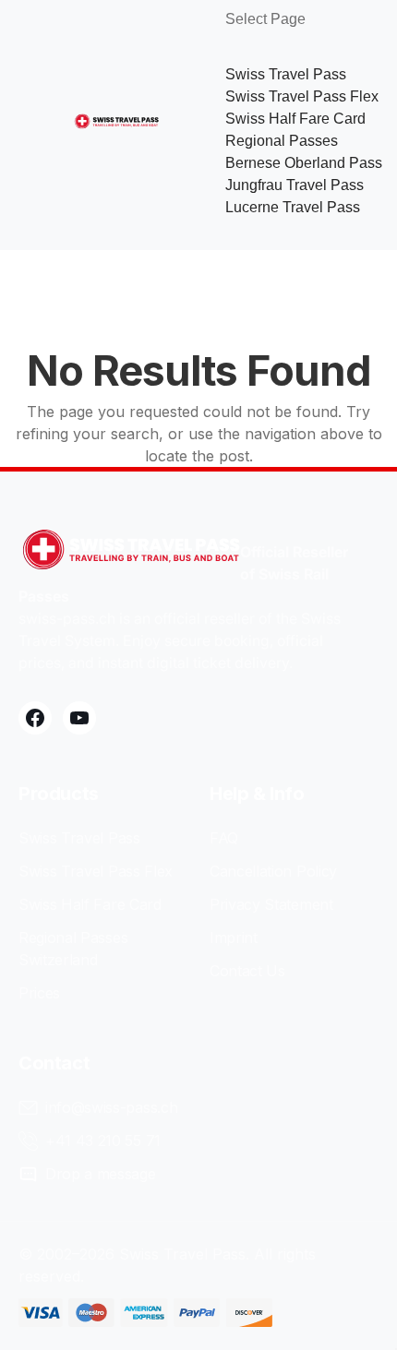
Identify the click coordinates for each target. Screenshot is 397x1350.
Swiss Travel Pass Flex (302, 96)
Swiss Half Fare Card (295, 118)
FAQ (224, 838)
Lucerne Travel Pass (292, 207)
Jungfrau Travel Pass (294, 185)
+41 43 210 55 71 (103, 1140)
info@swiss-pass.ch (111, 1107)
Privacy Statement (271, 904)
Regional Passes (281, 141)
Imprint (234, 937)
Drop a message (100, 1174)
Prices (39, 993)
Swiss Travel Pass (285, 74)
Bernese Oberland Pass (303, 163)
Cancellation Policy (273, 871)
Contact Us (247, 971)
